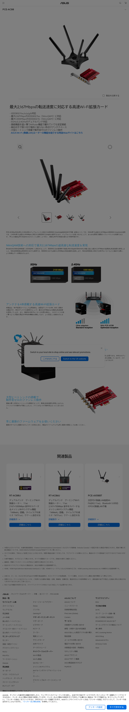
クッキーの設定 (95, 707)
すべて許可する (117, 707)
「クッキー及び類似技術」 (32, 702)
